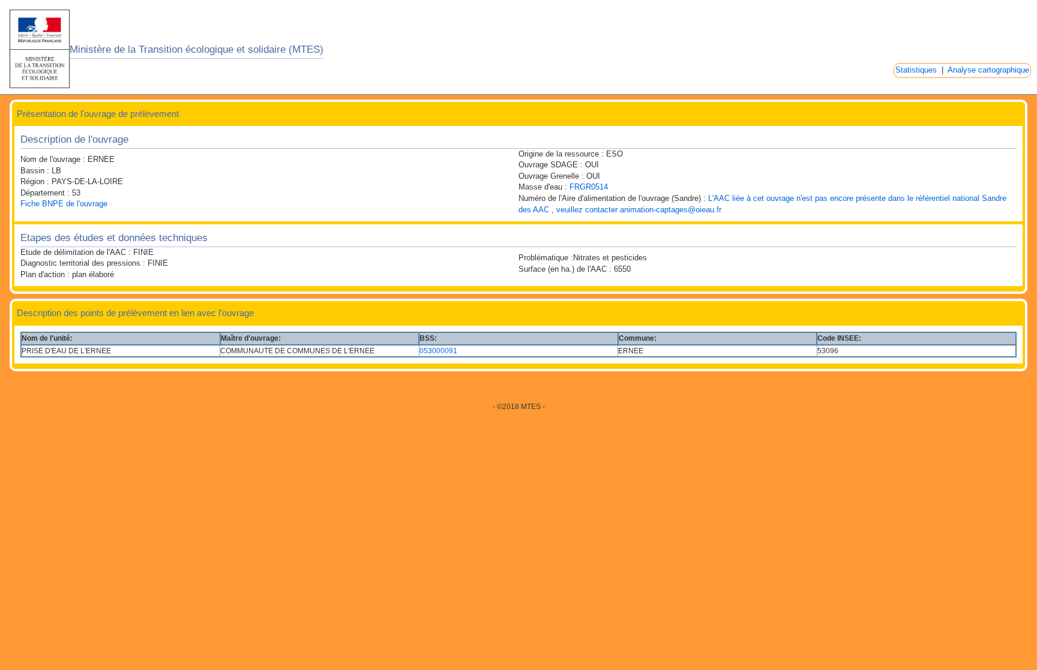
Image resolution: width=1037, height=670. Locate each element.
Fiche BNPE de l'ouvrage (63, 203)
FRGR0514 (589, 186)
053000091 (438, 351)
